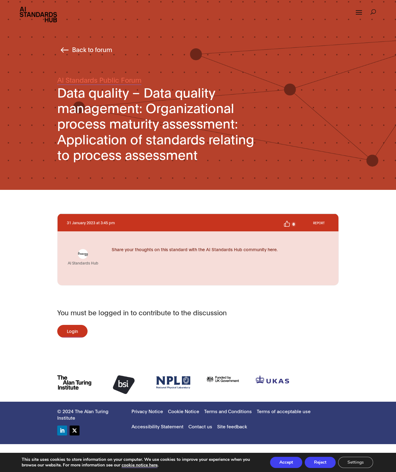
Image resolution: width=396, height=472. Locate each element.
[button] (359, 16)
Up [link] (287, 224)
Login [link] (72, 331)
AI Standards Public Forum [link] (99, 79)
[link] (38, 14)
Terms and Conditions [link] (228, 411)
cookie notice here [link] (139, 465)
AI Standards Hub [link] (83, 262)
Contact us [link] (200, 426)
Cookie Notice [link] (183, 411)
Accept (286, 462)
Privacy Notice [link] (147, 411)
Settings (355, 462)
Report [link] (319, 223)
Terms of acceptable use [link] (284, 411)
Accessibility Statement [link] (157, 426)
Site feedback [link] (232, 426)
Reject (320, 462)
